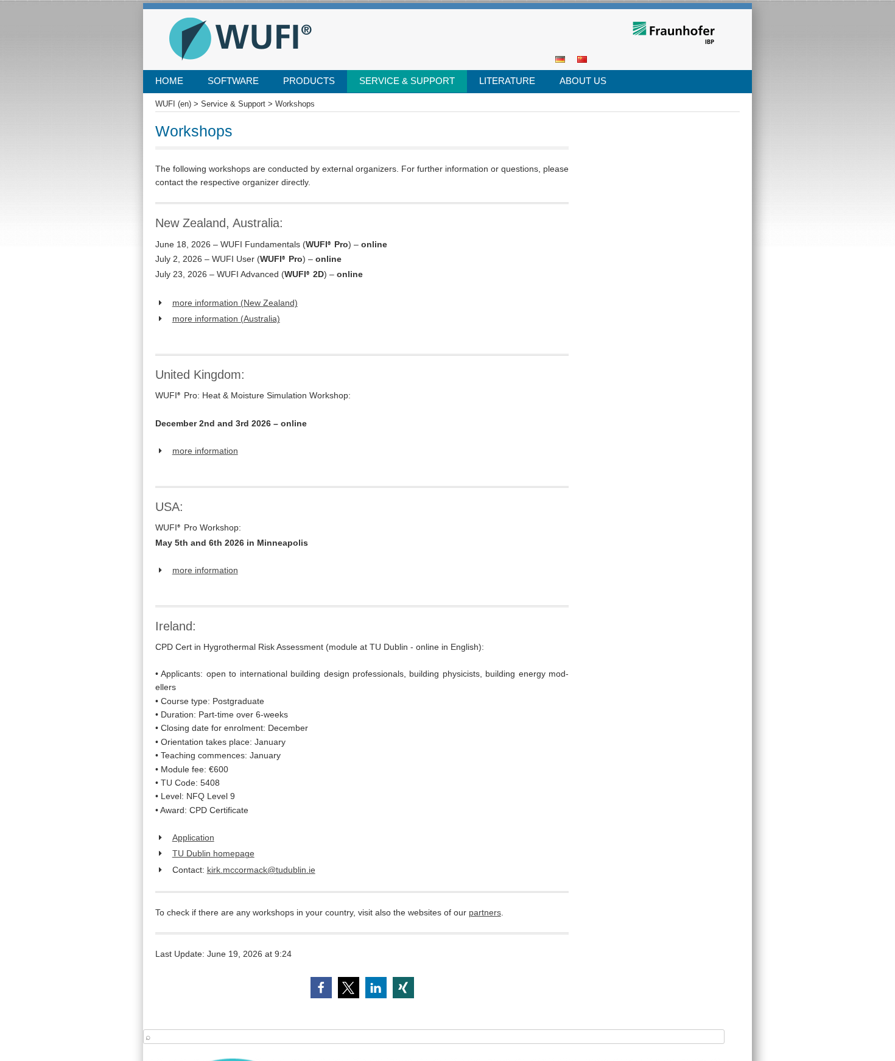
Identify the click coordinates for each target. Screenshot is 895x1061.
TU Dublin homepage (213, 853)
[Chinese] (582, 58)
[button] (321, 987)
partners (485, 912)
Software (233, 81)
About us (583, 81)
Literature (507, 81)
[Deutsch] (560, 58)
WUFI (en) (185, 13)
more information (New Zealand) (235, 303)
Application (193, 837)
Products (309, 81)
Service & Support (407, 81)
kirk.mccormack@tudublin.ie (261, 870)
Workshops (295, 104)
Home (169, 81)
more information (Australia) (226, 318)
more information (205, 451)
